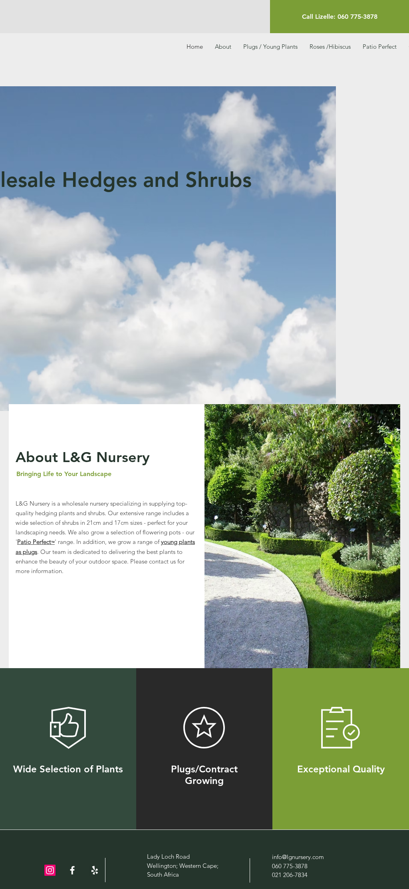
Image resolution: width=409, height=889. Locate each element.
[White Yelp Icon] (94, 870)
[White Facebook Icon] (72, 870)
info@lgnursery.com (298, 857)
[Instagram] (50, 870)
